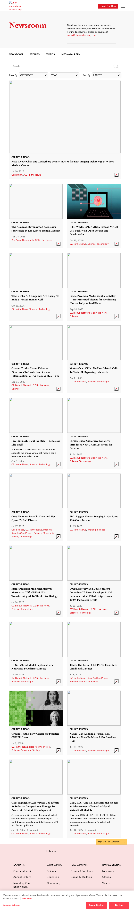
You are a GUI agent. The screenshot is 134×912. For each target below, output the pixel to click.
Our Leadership (22, 871)
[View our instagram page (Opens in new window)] (65, 850)
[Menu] (123, 6)
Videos (50, 54)
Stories (35, 54)
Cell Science (17, 529)
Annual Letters (22, 877)
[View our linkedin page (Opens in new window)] (75, 850)
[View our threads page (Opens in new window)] (70, 850)
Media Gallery (70, 54)
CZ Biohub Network (80, 312)
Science (91, 244)
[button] (33, 75)
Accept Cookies (97, 905)
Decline (119, 905)
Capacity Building (81, 877)
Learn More (26, 898)
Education (53, 877)
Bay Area (16, 240)
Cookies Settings (11, 905)
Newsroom (16, 54)
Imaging (47, 529)
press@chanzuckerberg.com (81, 35)
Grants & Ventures (82, 871)
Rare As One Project (22, 533)
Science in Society (88, 681)
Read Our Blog (108, 6)
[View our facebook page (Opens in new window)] (60, 850)
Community (17, 174)
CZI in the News (32, 174)
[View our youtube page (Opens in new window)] (86, 850)
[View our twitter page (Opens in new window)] (81, 850)
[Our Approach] (15, 6)
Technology (103, 244)
